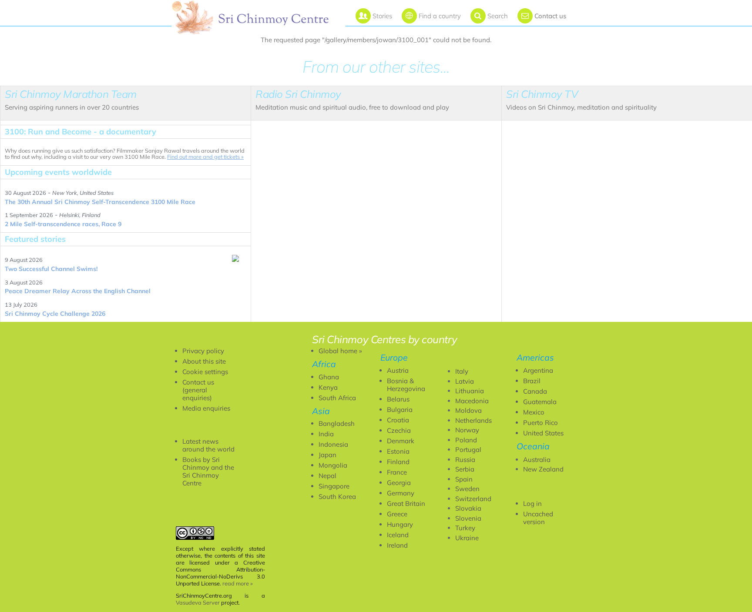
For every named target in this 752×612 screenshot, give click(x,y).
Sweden (467, 489)
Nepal (327, 476)
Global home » (340, 351)
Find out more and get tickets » (205, 156)
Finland (398, 462)
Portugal (468, 449)
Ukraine (467, 538)
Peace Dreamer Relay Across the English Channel (78, 291)
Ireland (397, 545)
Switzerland (473, 499)
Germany (400, 493)
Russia (465, 459)
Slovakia (468, 508)
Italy (461, 371)
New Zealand (543, 469)
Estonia (398, 451)
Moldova (468, 410)
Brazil (531, 381)
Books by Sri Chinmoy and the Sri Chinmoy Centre (208, 471)
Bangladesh (337, 423)
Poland (466, 440)
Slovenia (468, 518)
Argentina (538, 370)
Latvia (464, 381)
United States (543, 433)
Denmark (400, 441)
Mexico (533, 412)
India (326, 434)
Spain (464, 479)
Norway (467, 430)
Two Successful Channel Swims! (51, 269)
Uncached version (538, 518)
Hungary (400, 524)
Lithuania (469, 391)
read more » (237, 583)
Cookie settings (205, 372)
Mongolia (333, 465)
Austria (398, 370)
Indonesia (333, 444)
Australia (537, 459)
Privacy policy (203, 351)
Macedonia (472, 401)
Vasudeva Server (198, 602)
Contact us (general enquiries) (198, 390)
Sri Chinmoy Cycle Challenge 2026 (55, 314)
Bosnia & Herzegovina (406, 385)
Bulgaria (400, 409)
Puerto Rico (540, 422)
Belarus (398, 399)
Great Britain (406, 503)
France (397, 472)
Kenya (328, 387)
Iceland (398, 535)
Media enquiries (206, 408)
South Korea (337, 496)
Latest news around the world (208, 445)
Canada (535, 391)
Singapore (334, 486)
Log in (532, 503)
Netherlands (473, 420)
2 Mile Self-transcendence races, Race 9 (63, 224)
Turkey (465, 528)
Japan (327, 455)
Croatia (398, 420)
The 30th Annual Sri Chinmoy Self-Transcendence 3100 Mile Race (100, 202)
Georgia (399, 482)
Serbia (464, 469)
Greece (397, 514)
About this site (204, 361)
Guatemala (540, 402)
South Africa (337, 398)
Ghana (329, 377)
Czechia (399, 430)
